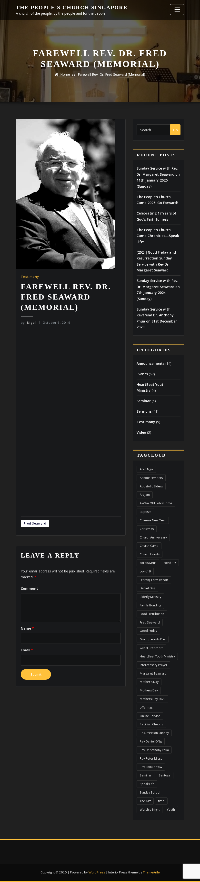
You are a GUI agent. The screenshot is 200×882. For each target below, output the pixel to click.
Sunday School (150, 792)
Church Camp (149, 546)
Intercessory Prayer (153, 665)
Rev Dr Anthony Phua (154, 750)
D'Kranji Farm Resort (154, 580)
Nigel (28, 322)
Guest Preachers (151, 648)
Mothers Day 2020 (152, 699)
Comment (29, 588)
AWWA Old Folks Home (156, 503)
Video (141, 432)
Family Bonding (150, 605)
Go (175, 130)
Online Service (150, 716)
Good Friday (148, 631)
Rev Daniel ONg (151, 741)
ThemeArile (151, 872)
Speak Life (147, 784)
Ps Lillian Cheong (151, 724)
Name (27, 628)
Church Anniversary (153, 537)
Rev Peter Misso (151, 758)
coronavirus (148, 563)
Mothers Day (149, 690)
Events (142, 374)
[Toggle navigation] (177, 9)
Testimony (30, 276)
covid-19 (170, 563)
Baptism (145, 512)
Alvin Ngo (146, 469)
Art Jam (145, 495)
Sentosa (164, 775)
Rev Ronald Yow (151, 767)
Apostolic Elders (151, 486)
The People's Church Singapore (72, 7)
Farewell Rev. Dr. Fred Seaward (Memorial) (111, 74)
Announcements (150, 363)
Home (65, 74)
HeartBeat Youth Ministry (157, 656)
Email (27, 650)
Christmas (147, 529)
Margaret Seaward (153, 673)
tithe (161, 801)
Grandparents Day (153, 639)
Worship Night (150, 809)
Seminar (144, 400)
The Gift (145, 801)
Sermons (144, 411)
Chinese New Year (153, 520)
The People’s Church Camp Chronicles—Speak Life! (158, 235)
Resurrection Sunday (154, 733)
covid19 (145, 571)
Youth (171, 809)
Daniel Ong (147, 588)
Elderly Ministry (150, 597)
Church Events (150, 554)
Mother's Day (149, 682)
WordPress (97, 872)
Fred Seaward (35, 523)
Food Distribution (152, 614)
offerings (146, 707)
